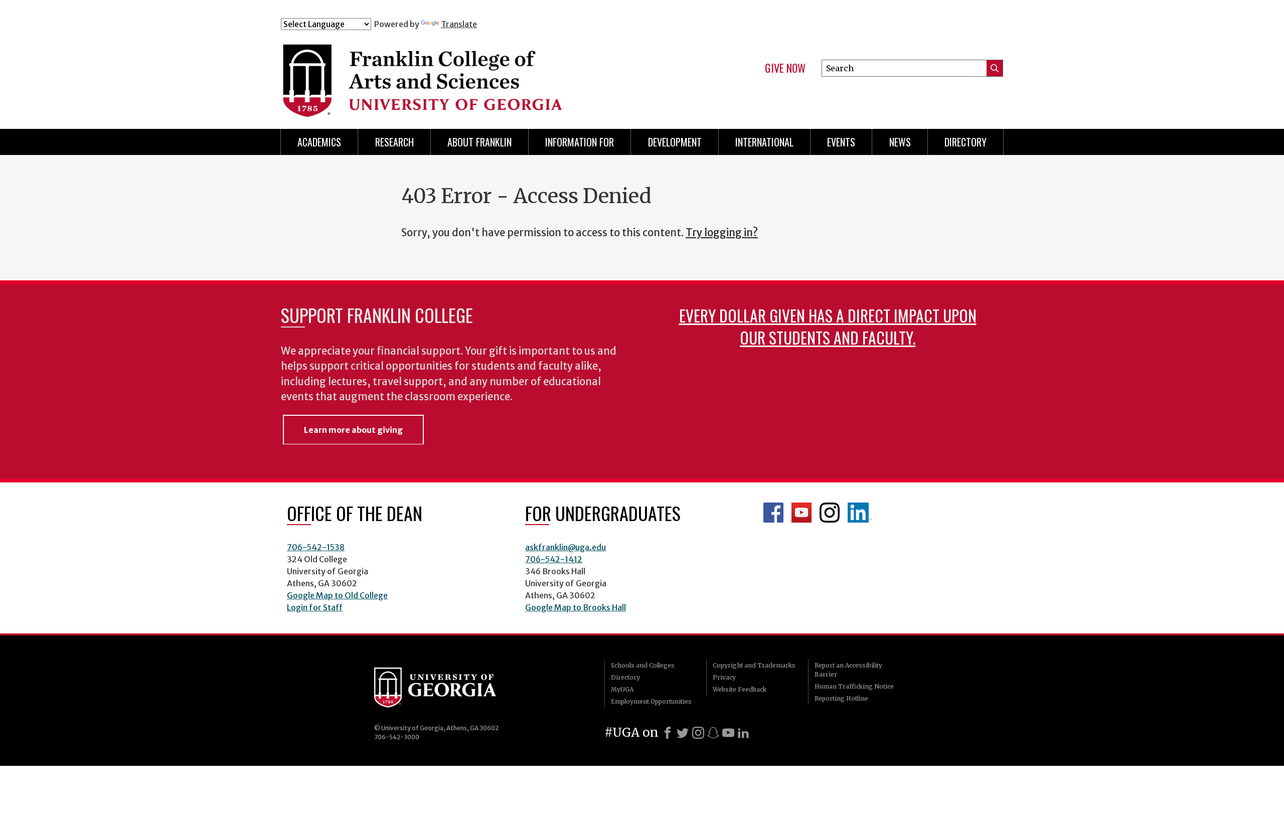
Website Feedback (739, 689)
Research (394, 141)
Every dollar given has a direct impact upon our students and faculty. (828, 326)
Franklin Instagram (830, 513)
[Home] (481, 74)
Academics (319, 141)
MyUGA (622, 689)
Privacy (724, 677)
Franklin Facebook (773, 513)
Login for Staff (315, 607)
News (900, 141)
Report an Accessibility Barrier (848, 670)
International (764, 141)
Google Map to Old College (337, 595)
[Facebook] (668, 733)
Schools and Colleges (643, 665)
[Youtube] (728, 733)
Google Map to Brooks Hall (575, 607)
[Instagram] (698, 733)
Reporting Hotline (841, 698)
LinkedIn (860, 513)
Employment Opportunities (651, 701)
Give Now (785, 68)
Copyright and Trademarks (754, 665)
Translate (459, 24)
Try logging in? (722, 232)
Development (675, 141)
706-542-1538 (316, 547)
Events (841, 141)
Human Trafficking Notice (854, 686)
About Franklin (479, 141)
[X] (683, 733)
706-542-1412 (553, 559)
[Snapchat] (713, 733)
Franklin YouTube (801, 513)
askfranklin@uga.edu (565, 547)
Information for (579, 141)
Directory (965, 141)
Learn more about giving (353, 430)
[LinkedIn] (743, 733)
